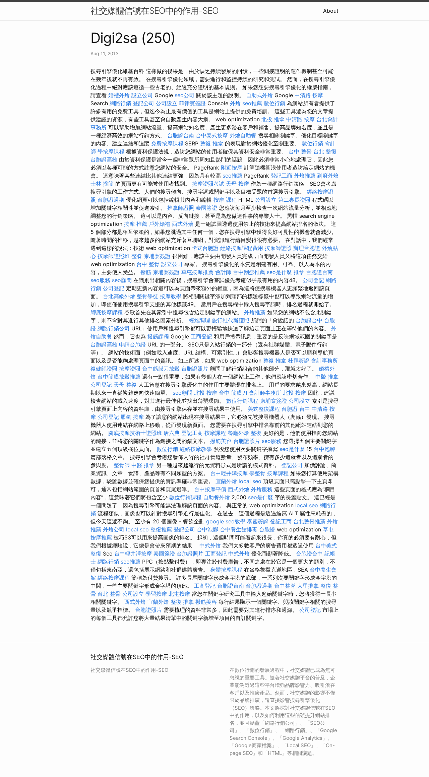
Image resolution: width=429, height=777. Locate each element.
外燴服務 (261, 489)
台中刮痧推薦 (249, 272)
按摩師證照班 (114, 256)
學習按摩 (156, 593)
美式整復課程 (264, 408)
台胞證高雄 (103, 159)
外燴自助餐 (243, 135)
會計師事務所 (265, 392)
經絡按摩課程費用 (241, 248)
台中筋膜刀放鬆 (161, 368)
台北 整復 (324, 151)
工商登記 (201, 336)
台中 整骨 (300, 151)
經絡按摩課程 (114, 577)
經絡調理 (199, 320)
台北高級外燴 (119, 296)
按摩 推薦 (135, 223)
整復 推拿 (211, 143)
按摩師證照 (278, 248)
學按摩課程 (111, 151)
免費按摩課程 (167, 143)
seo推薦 (252, 103)
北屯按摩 (179, 593)
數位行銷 (274, 103)
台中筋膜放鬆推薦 (119, 376)
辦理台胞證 (306, 248)
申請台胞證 (132, 344)
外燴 (235, 103)
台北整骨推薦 (309, 521)
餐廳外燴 (238, 433)
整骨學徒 (147, 296)
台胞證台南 (180, 135)
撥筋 (145, 272)
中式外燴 (210, 545)
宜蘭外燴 (226, 481)
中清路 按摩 (309, 95)
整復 (256, 433)
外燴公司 (113, 529)
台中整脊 (285, 585)
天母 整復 (125, 384)
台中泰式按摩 (212, 135)
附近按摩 (231, 167)
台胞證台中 (309, 320)
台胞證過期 (111, 199)
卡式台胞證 (205, 248)
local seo (250, 481)
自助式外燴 (259, 95)
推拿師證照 (180, 207)
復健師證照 (103, 368)
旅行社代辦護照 (230, 320)
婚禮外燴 (119, 95)
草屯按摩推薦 (197, 272)
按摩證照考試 (208, 183)
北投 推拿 (273, 119)
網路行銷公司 (114, 328)
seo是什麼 (279, 272)
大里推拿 (308, 585)
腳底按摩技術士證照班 (135, 433)
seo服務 (100, 280)
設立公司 (142, 95)
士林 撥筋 (102, 183)
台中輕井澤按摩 (229, 473)
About (331, 10)
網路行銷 (120, 103)
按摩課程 (215, 433)
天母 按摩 (237, 183)
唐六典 (172, 433)
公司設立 (166, 103)
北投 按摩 (205, 392)
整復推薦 (161, 529)
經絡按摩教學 (196, 449)
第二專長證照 (294, 199)
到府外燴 (328, 175)
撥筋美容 (221, 441)
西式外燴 (182, 223)
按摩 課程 (225, 199)
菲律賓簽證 (192, 103)
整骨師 (122, 465)
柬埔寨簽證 (157, 256)
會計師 (223, 272)
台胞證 (290, 408)
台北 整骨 (109, 593)
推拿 (299, 272)
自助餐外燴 (216, 497)
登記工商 (281, 175)
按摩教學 (170, 296)
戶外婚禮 (159, 223)
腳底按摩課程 (106, 312)
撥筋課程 (158, 336)
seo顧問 (122, 280)
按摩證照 (129, 368)
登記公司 (143, 103)
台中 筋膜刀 (233, 392)
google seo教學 (225, 521)
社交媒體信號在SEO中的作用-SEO (154, 10)
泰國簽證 (206, 207)
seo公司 (184, 95)
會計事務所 (324, 360)
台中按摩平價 (210, 489)
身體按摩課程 (226, 569)
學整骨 (257, 473)
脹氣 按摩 (132, 416)
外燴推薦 (304, 175)
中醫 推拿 (327, 376)
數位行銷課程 (242, 400)
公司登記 (313, 280)
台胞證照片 (194, 368)
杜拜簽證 (298, 360)
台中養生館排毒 (238, 529)
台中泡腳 (324, 449)
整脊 (136, 256)
